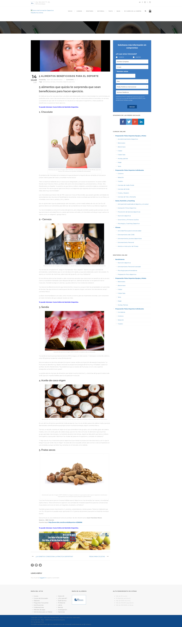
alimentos (46, 82)
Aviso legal (52, 624)
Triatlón (120, 181)
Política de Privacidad (121, 98)
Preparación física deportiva (127, 274)
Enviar (132, 107)
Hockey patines (123, 158)
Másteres (89, 11)
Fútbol (120, 151)
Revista (60, 607)
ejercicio (72, 82)
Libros (60, 605)
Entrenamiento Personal (126, 242)
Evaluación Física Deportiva (127, 208)
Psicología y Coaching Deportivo (129, 223)
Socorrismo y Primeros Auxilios (128, 220)
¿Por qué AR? (62, 598)
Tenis (119, 166)
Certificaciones (39, 605)
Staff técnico (62, 600)
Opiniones (61, 612)
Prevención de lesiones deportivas (129, 212)
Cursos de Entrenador (41, 598)
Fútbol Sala (121, 155)
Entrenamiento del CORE (126, 235)
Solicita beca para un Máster (43, 612)
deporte (65, 82)
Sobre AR (61, 596)
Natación (121, 177)
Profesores (61, 603)
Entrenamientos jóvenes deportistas (130, 238)
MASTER (138, 57)
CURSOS (121, 57)
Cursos (79, 11)
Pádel (119, 162)
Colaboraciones (39, 607)
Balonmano (122, 147)
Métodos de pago (39, 609)
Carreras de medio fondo (126, 185)
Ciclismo (121, 173)
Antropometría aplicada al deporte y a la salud (133, 204)
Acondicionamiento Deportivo (128, 139)
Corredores (121, 312)
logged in (43, 578)
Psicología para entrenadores (127, 270)
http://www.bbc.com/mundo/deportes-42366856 (65, 522)
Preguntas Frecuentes (41, 603)
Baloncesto (121, 143)
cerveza (52, 82)
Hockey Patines (123, 305)
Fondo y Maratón (123, 193)
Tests (110, 11)
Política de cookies (63, 624)
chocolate (59, 82)
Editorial (100, 11)
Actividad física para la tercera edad (129, 231)
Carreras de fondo (123, 189)
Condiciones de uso (77, 624)
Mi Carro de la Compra (132, 11)
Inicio (70, 11)
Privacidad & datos (42, 624)
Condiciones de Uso (137, 96)
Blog (118, 11)
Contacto (88, 624)
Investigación (62, 609)
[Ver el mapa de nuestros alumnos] (79, 600)
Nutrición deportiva (124, 216)
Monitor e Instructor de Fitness (128, 246)
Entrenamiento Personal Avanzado (129, 266)
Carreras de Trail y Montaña (127, 197)
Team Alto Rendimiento (54, 79)
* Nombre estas (122, 71)
